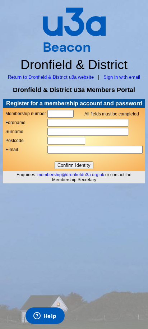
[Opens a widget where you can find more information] (45, 316)
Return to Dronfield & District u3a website (51, 77)
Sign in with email (121, 77)
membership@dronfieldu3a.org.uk (70, 174)
